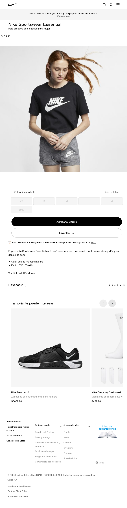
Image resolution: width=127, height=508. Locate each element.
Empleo (67, 432)
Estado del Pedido (44, 432)
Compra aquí (63, 16)
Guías (10, 479)
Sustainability (70, 458)
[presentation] (112, 303)
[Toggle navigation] (118, 4)
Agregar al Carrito (67, 221)
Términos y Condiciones (19, 486)
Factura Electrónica (17, 491)
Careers (67, 442)
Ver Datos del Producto (21, 272)
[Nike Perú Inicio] (12, 4)
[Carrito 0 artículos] (104, 5)
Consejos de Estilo (16, 440)
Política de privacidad (18, 496)
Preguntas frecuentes (46, 456)
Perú (101, 462)
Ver (91, 242)
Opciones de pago (44, 451)
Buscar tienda (14, 421)
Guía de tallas (111, 192)
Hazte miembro (14, 435)
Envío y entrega (42, 437)
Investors (68, 447)
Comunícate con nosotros (48, 461)
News (66, 437)
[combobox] (111, 5)
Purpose (68, 453)
